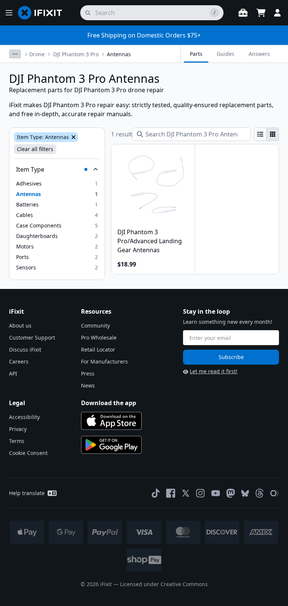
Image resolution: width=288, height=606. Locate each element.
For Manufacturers (104, 361)
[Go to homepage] (43, 12)
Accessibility (24, 416)
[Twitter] (185, 493)
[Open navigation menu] (9, 12)
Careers (18, 361)
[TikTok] (155, 493)
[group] (266, 134)
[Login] (278, 13)
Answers (259, 53)
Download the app (108, 403)
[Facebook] (170, 493)
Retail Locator (98, 349)
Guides (225, 53)
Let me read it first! (213, 371)
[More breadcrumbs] (15, 53)
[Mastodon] (230, 493)
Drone (37, 54)
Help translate (27, 493)
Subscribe (231, 357)
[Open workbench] (243, 12)
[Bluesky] (245, 493)
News (88, 385)
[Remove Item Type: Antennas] (72, 137)
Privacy (18, 428)
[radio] (260, 134)
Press (87, 373)
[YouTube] (215, 493)
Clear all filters (35, 149)
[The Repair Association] (274, 493)
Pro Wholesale (99, 337)
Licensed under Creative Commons (164, 584)
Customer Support (32, 337)
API (13, 373)
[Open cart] (261, 12)
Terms (16, 440)
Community (95, 325)
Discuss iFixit (25, 349)
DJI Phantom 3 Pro (76, 54)
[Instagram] (200, 493)
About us (20, 325)
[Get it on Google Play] (111, 445)
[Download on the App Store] (111, 421)
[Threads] (259, 493)
